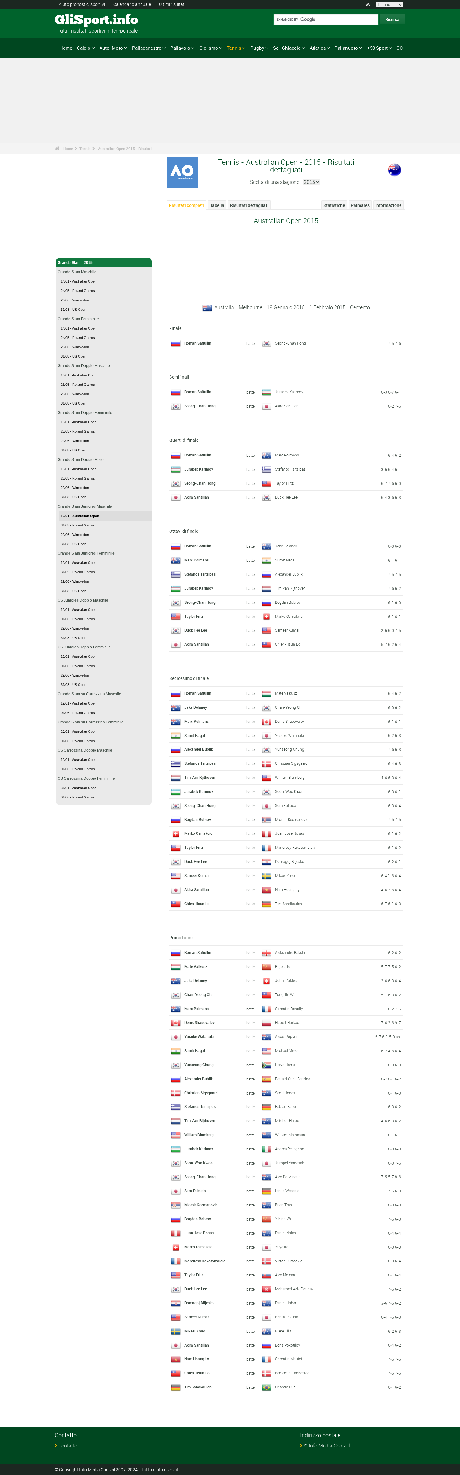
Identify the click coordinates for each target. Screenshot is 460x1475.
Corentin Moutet (288, 1358)
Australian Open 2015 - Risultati (125, 148)
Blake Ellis (283, 1330)
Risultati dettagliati (249, 205)
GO (399, 48)
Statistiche (334, 205)
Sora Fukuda (285, 805)
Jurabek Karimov (289, 391)
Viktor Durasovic (288, 1260)
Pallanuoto (346, 48)
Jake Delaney (286, 545)
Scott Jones (285, 1092)
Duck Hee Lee (286, 497)
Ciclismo (208, 48)
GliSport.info (78, 20)
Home (65, 48)
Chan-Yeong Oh (288, 707)
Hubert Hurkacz (288, 1022)
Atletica (318, 48)
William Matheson (290, 1134)
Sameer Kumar (287, 629)
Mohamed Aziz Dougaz (294, 1288)
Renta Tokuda (286, 1316)
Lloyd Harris (285, 1064)
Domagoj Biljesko (289, 861)
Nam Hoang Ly (287, 889)
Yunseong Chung (289, 749)
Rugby (257, 48)
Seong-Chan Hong (290, 342)
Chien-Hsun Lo (287, 644)
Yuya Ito (282, 1246)
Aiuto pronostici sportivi (82, 4)
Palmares (360, 205)
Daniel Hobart (286, 1302)
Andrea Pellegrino (289, 1148)
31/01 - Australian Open (78, 788)
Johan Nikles (286, 980)
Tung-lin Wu (285, 994)
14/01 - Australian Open (78, 281)
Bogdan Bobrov (288, 602)
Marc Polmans (287, 454)
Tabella (217, 205)
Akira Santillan (287, 405)
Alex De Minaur (287, 1176)
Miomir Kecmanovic (291, 819)
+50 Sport (377, 48)
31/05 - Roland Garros (78, 525)
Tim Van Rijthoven (290, 588)
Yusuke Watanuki (289, 735)
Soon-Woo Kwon (289, 791)
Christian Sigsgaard (291, 763)
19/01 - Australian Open (78, 375)
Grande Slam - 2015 (75, 262)
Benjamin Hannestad (292, 1372)
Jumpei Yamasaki (290, 1162)
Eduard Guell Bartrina (292, 1078)
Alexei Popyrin (287, 1036)
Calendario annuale (132, 4)
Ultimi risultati (172, 4)
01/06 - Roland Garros (78, 619)
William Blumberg (290, 777)
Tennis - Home (70, 249)
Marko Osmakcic (289, 616)
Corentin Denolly (289, 1008)
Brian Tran (283, 1204)
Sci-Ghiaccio (287, 48)
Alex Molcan (285, 1274)
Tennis (234, 48)
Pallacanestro (146, 48)
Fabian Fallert (286, 1106)
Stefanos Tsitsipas (290, 468)
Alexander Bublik (289, 573)
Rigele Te (282, 966)
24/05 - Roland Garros (78, 291)
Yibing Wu (283, 1218)
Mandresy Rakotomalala (295, 847)
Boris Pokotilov (287, 1344)
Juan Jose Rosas (289, 833)
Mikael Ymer (285, 875)
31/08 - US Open (73, 309)
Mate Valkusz (286, 693)
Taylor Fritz (284, 483)
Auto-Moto (111, 48)
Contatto (67, 1445)
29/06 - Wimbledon (75, 300)
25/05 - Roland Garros (78, 384)
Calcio (83, 48)
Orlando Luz (285, 1386)
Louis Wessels (287, 1190)
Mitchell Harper (287, 1120)
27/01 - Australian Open (78, 731)
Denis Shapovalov (290, 721)
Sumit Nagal (285, 559)
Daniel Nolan (285, 1232)
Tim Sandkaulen (288, 903)
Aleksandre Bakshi (290, 952)
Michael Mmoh (287, 1050)
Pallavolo (180, 48)
